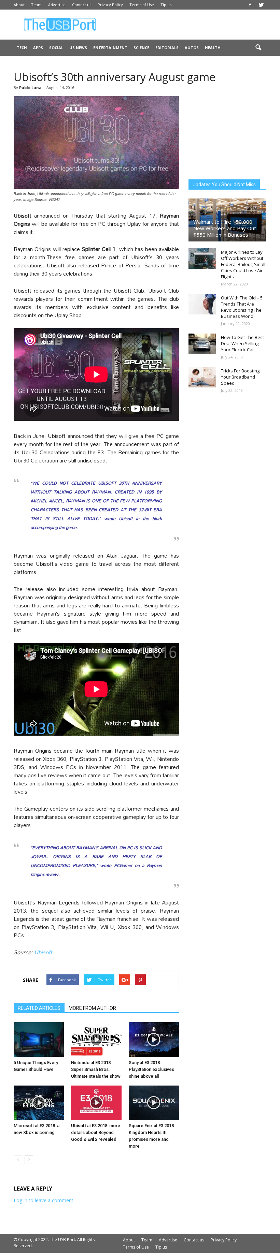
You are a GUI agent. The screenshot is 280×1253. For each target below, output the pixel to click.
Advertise (57, 4)
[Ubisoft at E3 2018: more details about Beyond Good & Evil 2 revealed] (96, 1103)
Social (56, 47)
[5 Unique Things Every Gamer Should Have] (39, 1039)
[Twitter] (261, 5)
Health (213, 47)
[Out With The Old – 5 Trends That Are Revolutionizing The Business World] (202, 304)
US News (78, 47)
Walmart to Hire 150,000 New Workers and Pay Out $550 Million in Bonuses (224, 228)
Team (36, 4)
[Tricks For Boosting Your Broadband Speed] (202, 377)
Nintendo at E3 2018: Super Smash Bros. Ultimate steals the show (96, 1069)
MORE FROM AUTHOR (92, 1008)
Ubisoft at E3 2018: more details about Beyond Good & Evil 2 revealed (95, 1132)
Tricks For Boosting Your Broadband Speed (240, 377)
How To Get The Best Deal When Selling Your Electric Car (242, 343)
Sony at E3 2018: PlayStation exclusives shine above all (151, 1069)
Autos (192, 47)
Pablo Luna (30, 87)
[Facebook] (250, 5)
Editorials (167, 47)
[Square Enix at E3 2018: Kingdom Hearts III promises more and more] (154, 1103)
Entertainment (110, 47)
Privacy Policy (110, 4)
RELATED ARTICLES (39, 1008)
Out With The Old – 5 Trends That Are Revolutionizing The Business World (242, 307)
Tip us (165, 4)
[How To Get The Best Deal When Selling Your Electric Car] (202, 344)
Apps (38, 47)
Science (141, 47)
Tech (22, 47)
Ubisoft (43, 952)
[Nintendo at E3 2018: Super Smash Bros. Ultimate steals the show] (96, 1039)
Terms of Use (141, 4)
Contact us (81, 4)
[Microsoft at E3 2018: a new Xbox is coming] (39, 1103)
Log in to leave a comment (43, 1200)
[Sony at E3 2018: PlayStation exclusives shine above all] (154, 1039)
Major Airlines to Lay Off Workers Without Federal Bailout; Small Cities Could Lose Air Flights (243, 264)
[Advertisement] (186, 24)
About (19, 4)
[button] (258, 48)
